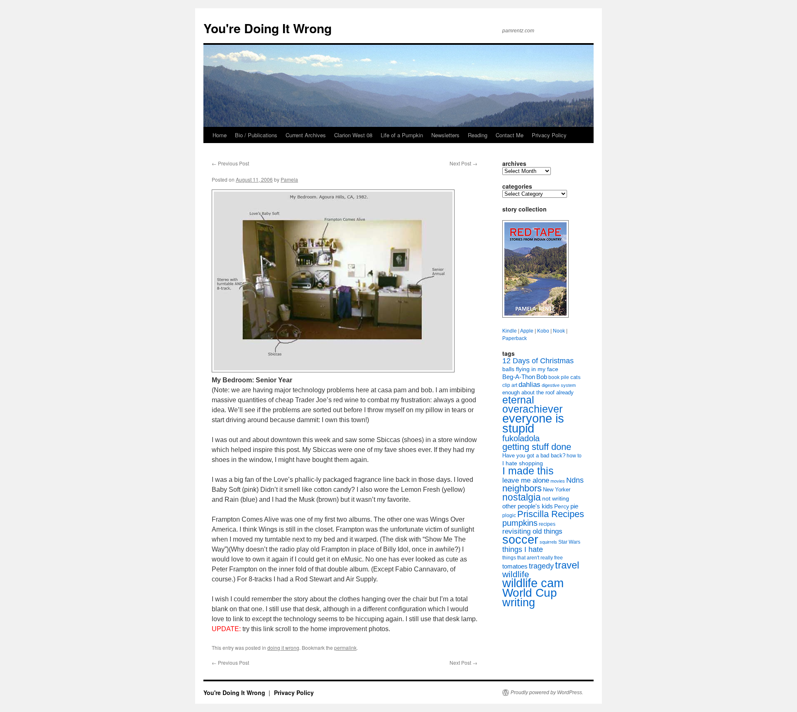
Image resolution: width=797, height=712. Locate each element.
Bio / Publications (256, 135)
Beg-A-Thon (518, 377)
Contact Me (509, 135)
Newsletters (445, 135)
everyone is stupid (533, 423)
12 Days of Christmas (538, 361)
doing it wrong (283, 647)
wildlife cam (533, 583)
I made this (528, 470)
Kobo (543, 331)
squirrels (548, 541)
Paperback (514, 338)
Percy (561, 506)
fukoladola (521, 438)
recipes (547, 524)
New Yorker (556, 489)
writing (518, 602)
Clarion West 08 (353, 135)
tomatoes (515, 566)
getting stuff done (536, 447)
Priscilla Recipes (550, 514)
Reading (477, 135)
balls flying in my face (530, 369)
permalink (345, 647)
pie (574, 506)
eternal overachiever (532, 404)
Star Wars (569, 542)
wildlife (515, 574)
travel (567, 565)
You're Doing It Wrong (267, 28)
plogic (509, 515)
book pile (558, 377)
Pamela (289, 179)
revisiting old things (532, 531)
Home (220, 135)
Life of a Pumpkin (402, 135)
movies (557, 481)
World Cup (529, 592)
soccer (520, 539)
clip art (509, 385)
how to (574, 456)
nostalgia (521, 497)
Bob (541, 377)
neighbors (522, 488)
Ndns (575, 480)
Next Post (463, 163)
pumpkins (520, 522)
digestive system (559, 385)
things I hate (522, 549)
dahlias (529, 385)
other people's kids (527, 506)
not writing (555, 498)
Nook (559, 331)
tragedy (541, 566)
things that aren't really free (532, 557)
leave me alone (525, 480)
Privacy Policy (549, 135)
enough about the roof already (538, 392)
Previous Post (230, 163)
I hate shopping (522, 463)
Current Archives (306, 135)
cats (575, 377)
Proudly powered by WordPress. (547, 692)
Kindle (509, 331)
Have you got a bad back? (533, 455)
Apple (526, 331)
